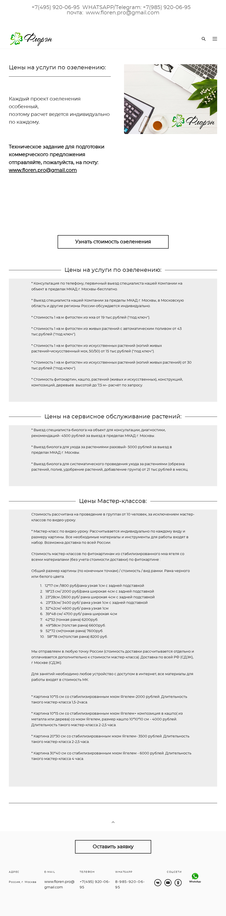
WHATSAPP (124, 872)
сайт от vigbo (17, 906)
